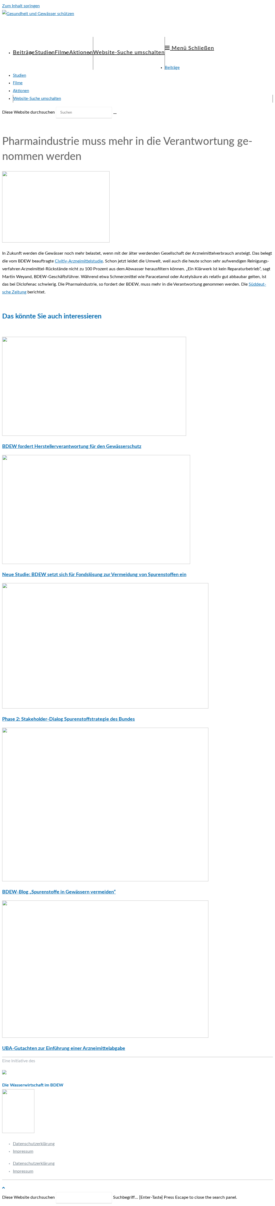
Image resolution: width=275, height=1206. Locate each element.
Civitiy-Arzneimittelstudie (79, 261)
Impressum (23, 1151)
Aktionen (21, 91)
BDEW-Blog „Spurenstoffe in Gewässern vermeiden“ (59, 892)
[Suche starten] (115, 113)
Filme (18, 83)
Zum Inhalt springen (21, 6)
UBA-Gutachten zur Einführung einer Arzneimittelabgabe (63, 1048)
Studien (19, 75)
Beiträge (172, 68)
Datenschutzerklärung (34, 1144)
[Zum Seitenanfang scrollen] (3, 1188)
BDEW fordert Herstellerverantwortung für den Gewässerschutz (71, 446)
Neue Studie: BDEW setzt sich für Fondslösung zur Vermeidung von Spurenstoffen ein (94, 574)
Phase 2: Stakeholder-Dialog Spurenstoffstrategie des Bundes (68, 719)
